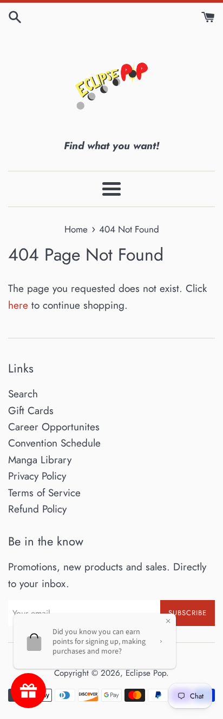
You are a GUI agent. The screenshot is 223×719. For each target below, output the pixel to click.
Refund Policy (37, 509)
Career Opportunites (54, 427)
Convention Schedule (54, 443)
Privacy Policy (37, 476)
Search (23, 394)
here (18, 305)
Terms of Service (44, 492)
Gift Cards (31, 410)
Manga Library (39, 459)
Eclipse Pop (146, 673)
